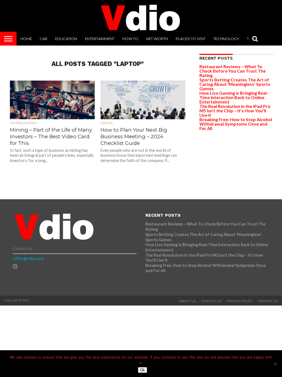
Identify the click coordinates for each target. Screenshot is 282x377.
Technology (226, 38)
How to (130, 38)
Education (66, 38)
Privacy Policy (239, 301)
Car (43, 38)
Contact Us (211, 301)
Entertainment (100, 38)
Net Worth (157, 38)
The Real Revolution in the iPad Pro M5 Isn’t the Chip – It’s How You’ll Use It (234, 110)
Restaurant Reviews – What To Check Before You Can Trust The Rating (232, 71)
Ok (142, 370)
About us (187, 301)
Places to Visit (190, 38)
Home (26, 38)
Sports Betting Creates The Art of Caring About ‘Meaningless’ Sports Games (234, 84)
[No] (275, 364)
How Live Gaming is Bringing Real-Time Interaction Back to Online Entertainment (233, 97)
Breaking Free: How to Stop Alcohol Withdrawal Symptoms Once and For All (235, 124)
